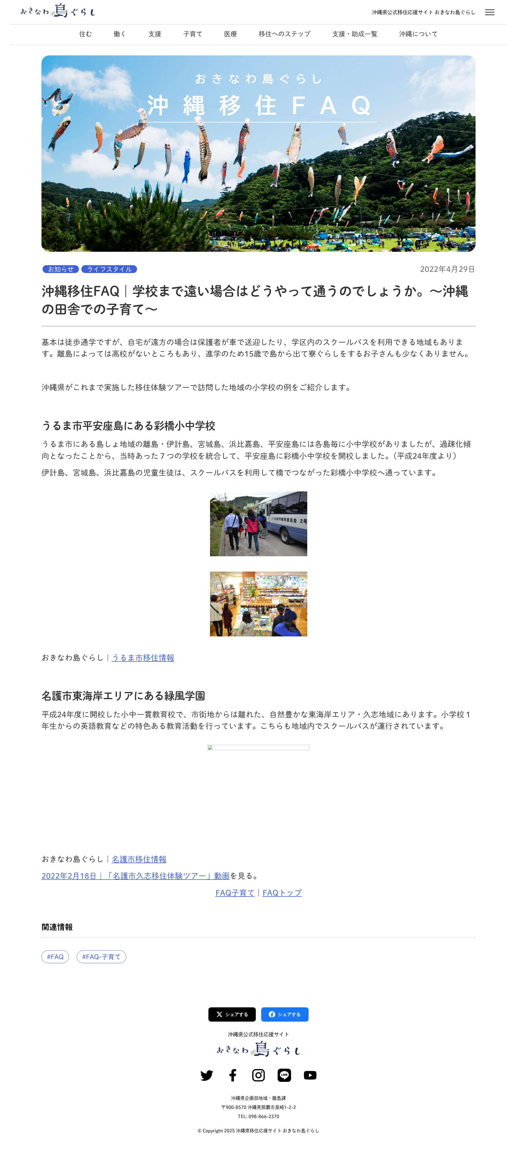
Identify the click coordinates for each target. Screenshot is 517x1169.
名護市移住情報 (139, 859)
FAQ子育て (235, 893)
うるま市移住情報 (143, 657)
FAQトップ (282, 893)
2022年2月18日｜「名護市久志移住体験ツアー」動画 (135, 876)
